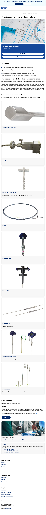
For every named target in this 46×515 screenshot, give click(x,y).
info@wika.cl (5, 50)
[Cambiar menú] (43, 8)
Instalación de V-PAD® (9, 449)
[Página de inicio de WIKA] (4, 8)
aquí (36, 413)
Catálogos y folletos (8, 437)
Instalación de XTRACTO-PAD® (11, 450)
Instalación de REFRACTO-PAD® (11, 452)
